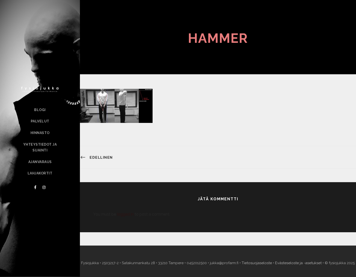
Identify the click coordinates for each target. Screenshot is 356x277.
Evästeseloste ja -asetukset (298, 263)
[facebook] (35, 187)
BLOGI (40, 110)
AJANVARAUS (40, 162)
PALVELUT (40, 121)
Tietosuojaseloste (257, 263)
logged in (125, 214)
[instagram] (44, 187)
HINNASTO (40, 133)
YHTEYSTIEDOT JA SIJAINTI (40, 147)
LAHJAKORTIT (40, 173)
